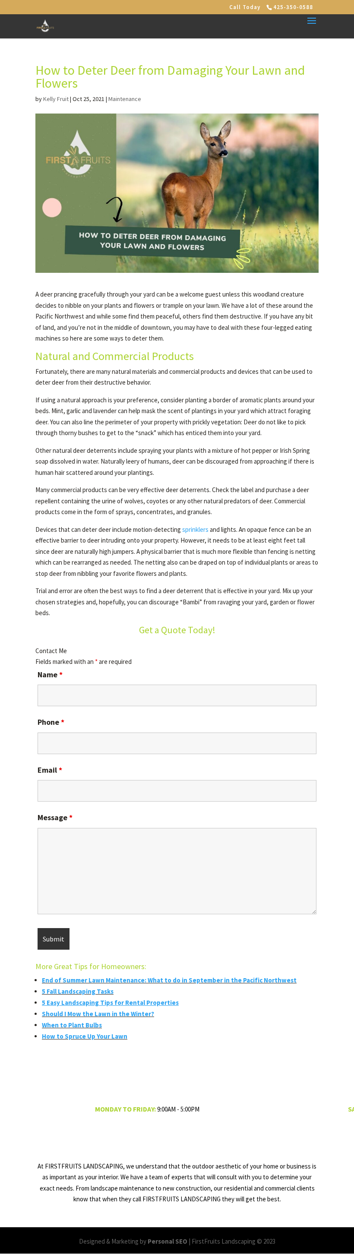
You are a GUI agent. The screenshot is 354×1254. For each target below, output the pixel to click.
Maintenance (124, 99)
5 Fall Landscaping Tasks (78, 991)
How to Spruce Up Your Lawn (84, 1036)
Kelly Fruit (56, 99)
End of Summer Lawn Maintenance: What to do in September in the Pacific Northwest (169, 980)
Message (55, 817)
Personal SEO (167, 1241)
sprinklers (195, 529)
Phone (51, 722)
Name (50, 674)
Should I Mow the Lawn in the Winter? (98, 1014)
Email (50, 770)
